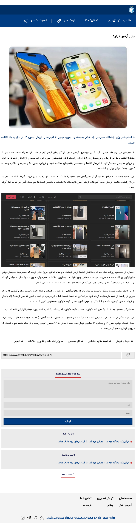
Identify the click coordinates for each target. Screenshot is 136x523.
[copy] (128, 355)
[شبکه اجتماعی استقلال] (35, 518)
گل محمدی (74, 341)
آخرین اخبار (125, 505)
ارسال (68, 421)
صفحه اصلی (125, 498)
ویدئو (110, 505)
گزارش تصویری (105, 498)
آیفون (17, 341)
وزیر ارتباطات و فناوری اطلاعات (44, 341)
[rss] (42, 518)
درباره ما (87, 505)
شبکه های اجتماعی (98, 341)
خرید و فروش (123, 341)
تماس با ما (85, 498)
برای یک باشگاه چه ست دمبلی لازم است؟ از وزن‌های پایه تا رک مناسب (92, 442)
